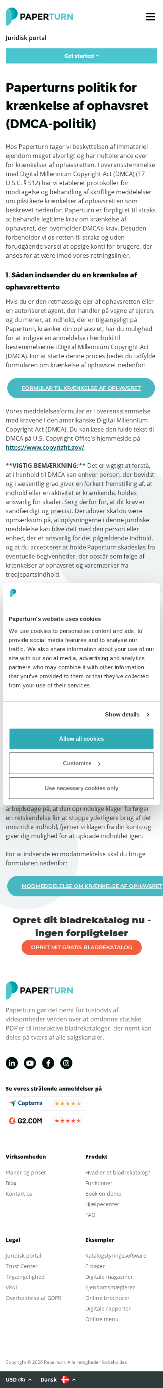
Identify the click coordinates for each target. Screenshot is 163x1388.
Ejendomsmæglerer (110, 1287)
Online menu (102, 1319)
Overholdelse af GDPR (33, 1297)
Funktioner (99, 1183)
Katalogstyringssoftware (115, 1255)
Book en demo (103, 1193)
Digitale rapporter (108, 1308)
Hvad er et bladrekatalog (116, 1172)
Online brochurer (107, 1297)
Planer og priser (26, 1172)
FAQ (90, 1214)
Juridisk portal (23, 1255)
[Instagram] (66, 1063)
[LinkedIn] (12, 1063)
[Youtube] (30, 1063)
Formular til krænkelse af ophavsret (81, 388)
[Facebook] (48, 1063)
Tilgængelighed (25, 1276)
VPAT (12, 1287)
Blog (11, 1183)
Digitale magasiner (109, 1276)
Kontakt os (19, 1193)
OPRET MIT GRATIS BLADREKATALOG (81, 947)
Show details (122, 714)
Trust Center (22, 1266)
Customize (77, 763)
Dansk (49, 1379)
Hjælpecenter (102, 1204)
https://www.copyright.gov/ (45, 447)
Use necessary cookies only (81, 788)
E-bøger (95, 1266)
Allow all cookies (81, 738)
